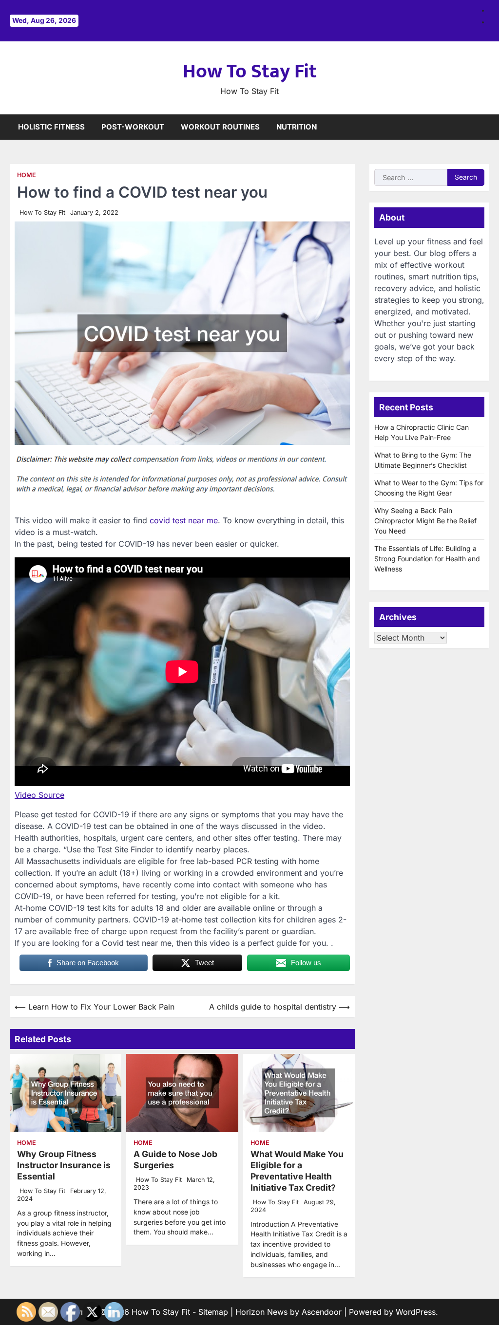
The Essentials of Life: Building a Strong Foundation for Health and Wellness (427, 558)
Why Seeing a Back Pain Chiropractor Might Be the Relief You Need (425, 520)
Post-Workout (132, 126)
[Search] (482, 127)
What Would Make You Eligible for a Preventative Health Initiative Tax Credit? (297, 1171)
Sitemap (213, 1312)
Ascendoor (322, 1312)
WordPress (416, 1312)
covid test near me (184, 520)
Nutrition (296, 126)
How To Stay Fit (250, 71)
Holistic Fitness (51, 126)
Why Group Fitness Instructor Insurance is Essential (64, 1165)
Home (26, 175)
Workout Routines (220, 126)
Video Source (39, 795)
